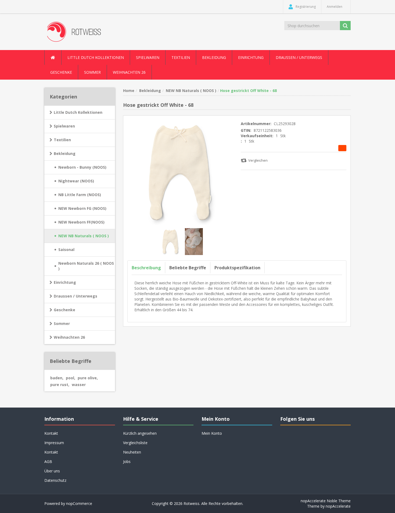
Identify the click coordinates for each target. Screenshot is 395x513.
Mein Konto (212, 433)
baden (56, 377)
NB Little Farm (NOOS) (79, 194)
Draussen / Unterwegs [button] (299, 57)
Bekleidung (65, 153)
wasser (79, 384)
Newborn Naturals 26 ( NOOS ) (86, 266)
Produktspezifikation (237, 268)
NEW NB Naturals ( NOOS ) (83, 235)
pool (70, 377)
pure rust (59, 384)
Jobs (127, 461)
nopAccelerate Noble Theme (326, 500)
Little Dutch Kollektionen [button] (95, 57)
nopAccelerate (338, 506)
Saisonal (66, 249)
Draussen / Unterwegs (75, 296)
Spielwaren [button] (147, 57)
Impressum (54, 442)
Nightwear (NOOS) (76, 180)
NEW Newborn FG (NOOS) (82, 208)
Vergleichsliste (135, 442)
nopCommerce (79, 503)
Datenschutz (55, 480)
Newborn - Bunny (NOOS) (82, 167)
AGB (48, 461)
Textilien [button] (180, 57)
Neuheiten (132, 452)
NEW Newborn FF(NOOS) (81, 222)
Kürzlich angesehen (140, 433)
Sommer (62, 323)
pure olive (88, 377)
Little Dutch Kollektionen (78, 112)
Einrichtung (65, 282)
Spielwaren (64, 126)
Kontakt (51, 452)
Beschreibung (146, 268)
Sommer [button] (92, 72)
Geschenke (61, 72)
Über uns (52, 470)
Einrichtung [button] (251, 57)
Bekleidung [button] (214, 57)
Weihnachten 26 (129, 72)
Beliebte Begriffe (187, 268)
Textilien (62, 139)
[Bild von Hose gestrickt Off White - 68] (171, 240)
